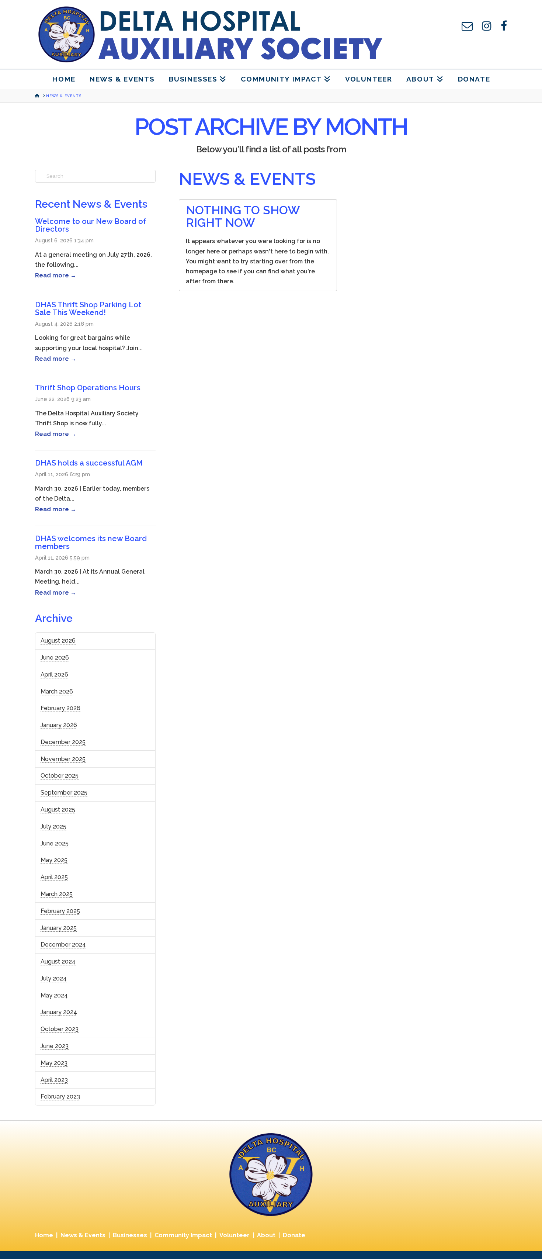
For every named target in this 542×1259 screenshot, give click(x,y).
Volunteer (234, 1235)
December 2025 (63, 742)
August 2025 (58, 809)
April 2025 (54, 877)
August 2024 (58, 961)
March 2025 (57, 893)
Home (44, 1235)
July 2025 (53, 826)
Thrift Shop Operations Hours (87, 387)
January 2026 (59, 725)
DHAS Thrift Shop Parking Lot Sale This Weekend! (88, 308)
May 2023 (54, 1062)
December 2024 (63, 944)
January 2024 (59, 1012)
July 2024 (54, 978)
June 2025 (55, 843)
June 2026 (55, 657)
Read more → (55, 275)
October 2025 (60, 775)
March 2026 (57, 691)
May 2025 (54, 860)
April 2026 (54, 674)
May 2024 (54, 995)
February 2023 (60, 1096)
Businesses (130, 1235)
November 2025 (63, 758)
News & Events (82, 1235)
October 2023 (60, 1029)
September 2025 (64, 792)
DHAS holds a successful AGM (89, 463)
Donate (294, 1235)
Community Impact (183, 1235)
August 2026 (58, 640)
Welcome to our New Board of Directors (90, 225)
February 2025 (60, 910)
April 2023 (54, 1079)
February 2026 (60, 708)
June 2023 (55, 1045)
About (266, 1235)
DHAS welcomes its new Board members (91, 542)
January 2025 (59, 927)
